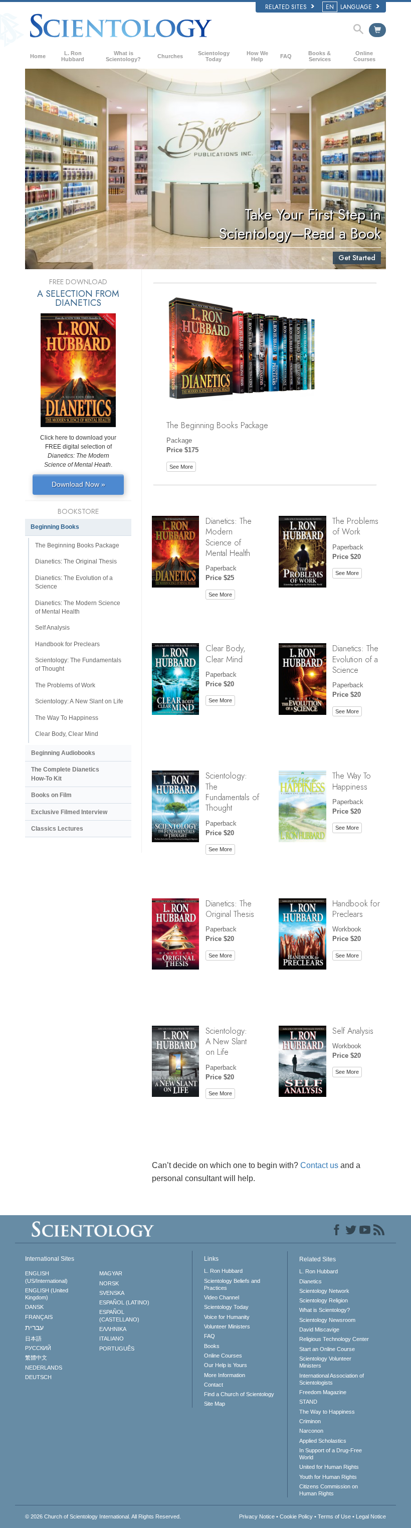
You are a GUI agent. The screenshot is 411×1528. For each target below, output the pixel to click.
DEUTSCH (38, 1377)
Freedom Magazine (322, 1392)
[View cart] (377, 30)
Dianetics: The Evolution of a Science (355, 659)
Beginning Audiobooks (63, 752)
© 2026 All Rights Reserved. (103, 1516)
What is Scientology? (123, 56)
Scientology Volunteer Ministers (325, 1362)
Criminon (310, 1421)
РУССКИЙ (38, 1348)
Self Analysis (352, 1031)
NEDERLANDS (43, 1368)
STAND (308, 1402)
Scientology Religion (323, 1300)
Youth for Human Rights (328, 1477)
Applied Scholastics (322, 1441)
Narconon (311, 1431)
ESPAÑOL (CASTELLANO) (119, 1315)
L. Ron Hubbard (72, 56)
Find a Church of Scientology (239, 1394)
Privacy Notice (257, 1516)
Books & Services (319, 56)
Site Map (214, 1404)
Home (38, 56)
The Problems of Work (355, 526)
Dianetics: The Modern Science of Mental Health (229, 537)
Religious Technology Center (334, 1339)
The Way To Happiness (351, 781)
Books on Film (51, 795)
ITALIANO (111, 1338)
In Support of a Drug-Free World (330, 1453)
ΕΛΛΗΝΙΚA (112, 1329)
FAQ (286, 56)
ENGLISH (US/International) (46, 1276)
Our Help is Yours (225, 1365)
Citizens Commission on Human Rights (328, 1489)
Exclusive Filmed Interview (69, 812)
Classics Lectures (57, 828)
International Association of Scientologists (331, 1379)
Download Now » (78, 484)
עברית (34, 1327)
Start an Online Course (327, 1349)
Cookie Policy (296, 1516)
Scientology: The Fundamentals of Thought (232, 792)
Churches (170, 56)
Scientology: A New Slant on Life (226, 1041)
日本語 (33, 1338)
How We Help (257, 56)
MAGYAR (110, 1273)
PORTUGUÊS (116, 1349)
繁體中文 (36, 1358)
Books (212, 1346)
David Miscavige (319, 1329)
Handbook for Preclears (356, 908)
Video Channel (221, 1297)
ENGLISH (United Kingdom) (46, 1293)
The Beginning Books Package (217, 425)
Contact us (319, 1165)
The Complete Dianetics (65, 774)
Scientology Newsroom (327, 1320)
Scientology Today (214, 56)
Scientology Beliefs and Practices (232, 1284)
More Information (224, 1375)
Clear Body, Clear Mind (226, 653)
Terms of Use (334, 1516)
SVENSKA (111, 1293)
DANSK (34, 1307)
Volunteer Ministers (227, 1326)
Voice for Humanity (227, 1317)
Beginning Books (55, 526)
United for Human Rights (329, 1467)
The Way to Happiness (327, 1412)
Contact (213, 1385)
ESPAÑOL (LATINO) (124, 1302)
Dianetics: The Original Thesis (230, 908)
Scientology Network (324, 1291)
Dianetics (310, 1281)
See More (181, 467)
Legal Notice (371, 1516)
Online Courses (364, 56)
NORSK (109, 1283)
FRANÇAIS (39, 1317)
